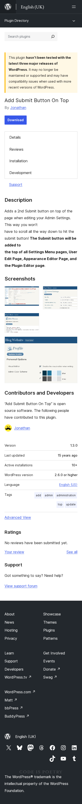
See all (72, 552)
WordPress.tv (18, 677)
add (38, 495)
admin (49, 495)
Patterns (50, 638)
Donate (51, 669)
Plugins (49, 630)
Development (20, 172)
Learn (9, 653)
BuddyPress (17, 716)
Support (15, 184)
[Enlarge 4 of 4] (71, 342)
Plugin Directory (17, 20)
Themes (50, 622)
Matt (11, 700)
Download (16, 120)
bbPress (14, 708)
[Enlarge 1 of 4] (33, 292)
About (10, 614)
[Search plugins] (52, 36)
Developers (14, 669)
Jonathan (18, 107)
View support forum (21, 586)
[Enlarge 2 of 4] (71, 292)
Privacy (11, 638)
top (60, 504)
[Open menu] (74, 7)
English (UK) (25, 736)
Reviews (16, 149)
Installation (18, 161)
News (9, 622)
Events (49, 661)
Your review (14, 552)
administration (66, 495)
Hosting (11, 630)
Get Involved (54, 653)
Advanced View (18, 517)
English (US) (68, 485)
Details (15, 137)
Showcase (52, 614)
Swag (50, 677)
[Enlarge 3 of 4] (33, 319)
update (71, 504)
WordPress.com (20, 692)
